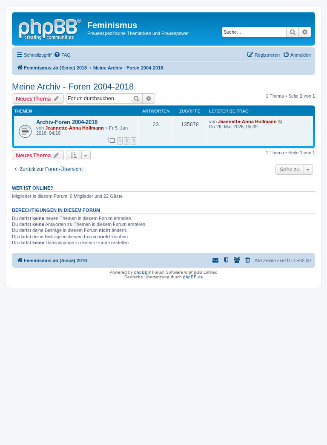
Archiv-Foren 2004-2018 (67, 122)
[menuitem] (62, 55)
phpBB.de (193, 277)
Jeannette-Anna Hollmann (74, 127)
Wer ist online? (32, 188)
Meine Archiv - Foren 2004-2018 (73, 86)
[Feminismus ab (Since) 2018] (50, 27)
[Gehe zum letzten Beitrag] (281, 121)
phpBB (141, 272)
